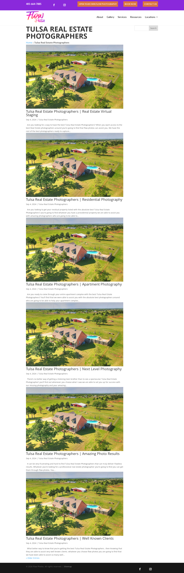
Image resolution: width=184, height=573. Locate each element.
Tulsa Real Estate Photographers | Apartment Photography (74, 284)
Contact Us (150, 4)
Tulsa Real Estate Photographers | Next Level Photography (74, 368)
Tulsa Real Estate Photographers (53, 119)
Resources (135, 17)
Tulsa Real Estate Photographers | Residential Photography (74, 199)
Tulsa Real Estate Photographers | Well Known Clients (70, 538)
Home (29, 42)
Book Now (130, 4)
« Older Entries (32, 558)
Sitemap (68, 566)
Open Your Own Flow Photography (98, 4)
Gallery (110, 17)
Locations (150, 17)
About (100, 17)
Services (122, 17)
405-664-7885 (33, 4)
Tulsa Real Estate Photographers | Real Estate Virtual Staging (69, 113)
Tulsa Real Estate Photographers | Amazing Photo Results (72, 453)
